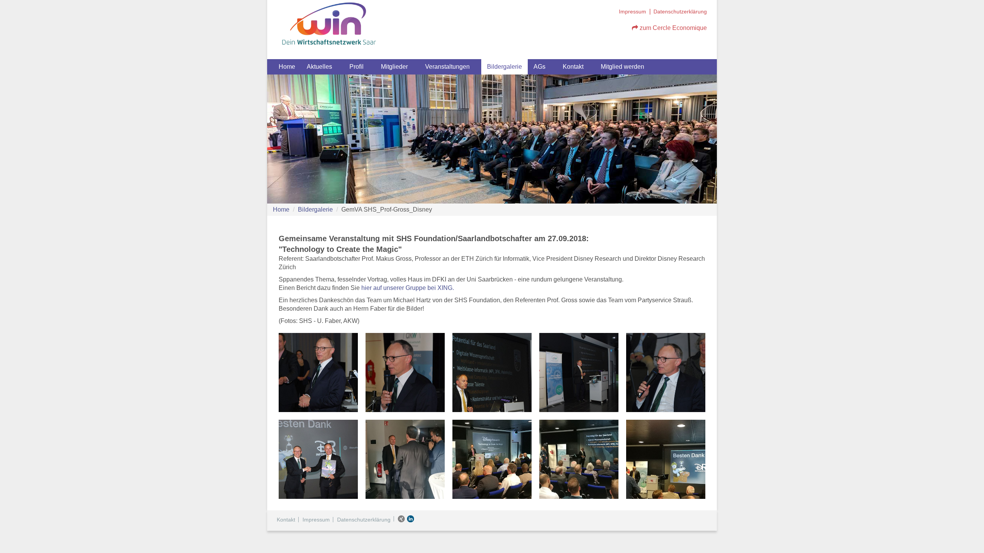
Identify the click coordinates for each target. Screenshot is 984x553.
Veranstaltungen (447, 66)
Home (287, 66)
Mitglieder (394, 66)
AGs (539, 66)
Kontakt (573, 66)
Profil (356, 66)
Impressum (632, 11)
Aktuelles (319, 66)
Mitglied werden (622, 66)
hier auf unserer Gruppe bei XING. (407, 288)
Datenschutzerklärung (680, 11)
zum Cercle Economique (672, 28)
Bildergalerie (504, 66)
